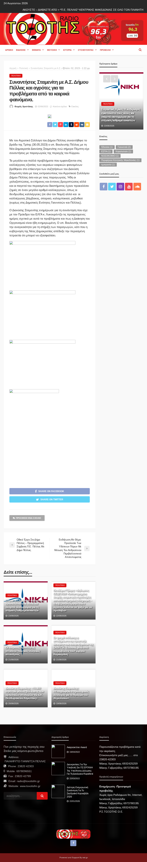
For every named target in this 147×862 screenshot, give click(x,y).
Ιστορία (67, 50)
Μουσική (52, 50)
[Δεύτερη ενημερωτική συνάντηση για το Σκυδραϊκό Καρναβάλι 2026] (58, 791)
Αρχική (9, 50)
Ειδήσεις (21, 50)
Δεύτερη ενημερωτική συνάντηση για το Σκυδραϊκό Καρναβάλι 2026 (77, 792)
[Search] (140, 50)
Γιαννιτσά (124, 147)
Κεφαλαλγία (123, 151)
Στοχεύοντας (86, 50)
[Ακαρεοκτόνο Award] (58, 751)
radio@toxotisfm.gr (28, 781)
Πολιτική (15, 76)
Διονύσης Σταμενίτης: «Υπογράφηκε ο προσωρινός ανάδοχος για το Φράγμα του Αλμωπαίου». (71, 693)
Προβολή (105, 50)
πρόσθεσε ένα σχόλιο (28, 518)
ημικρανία (108, 164)
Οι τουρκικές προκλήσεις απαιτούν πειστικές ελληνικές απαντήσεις (23, 651)
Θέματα (36, 50)
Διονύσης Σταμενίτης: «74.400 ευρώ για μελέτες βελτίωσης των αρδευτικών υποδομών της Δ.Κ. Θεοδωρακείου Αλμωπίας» (25, 693)
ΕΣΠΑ (106, 151)
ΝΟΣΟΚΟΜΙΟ (110, 156)
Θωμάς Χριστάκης (24, 106)
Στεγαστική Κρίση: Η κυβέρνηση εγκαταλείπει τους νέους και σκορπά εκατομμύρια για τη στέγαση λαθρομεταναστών (25, 605)
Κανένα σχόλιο (60, 106)
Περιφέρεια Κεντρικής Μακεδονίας (120, 160)
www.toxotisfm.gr (30, 786)
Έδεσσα (107, 147)
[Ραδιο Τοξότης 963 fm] (62, 28)
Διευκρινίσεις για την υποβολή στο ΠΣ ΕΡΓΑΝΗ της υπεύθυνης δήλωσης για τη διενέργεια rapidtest (80, 769)
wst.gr (85, 857)
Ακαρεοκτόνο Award (77, 747)
